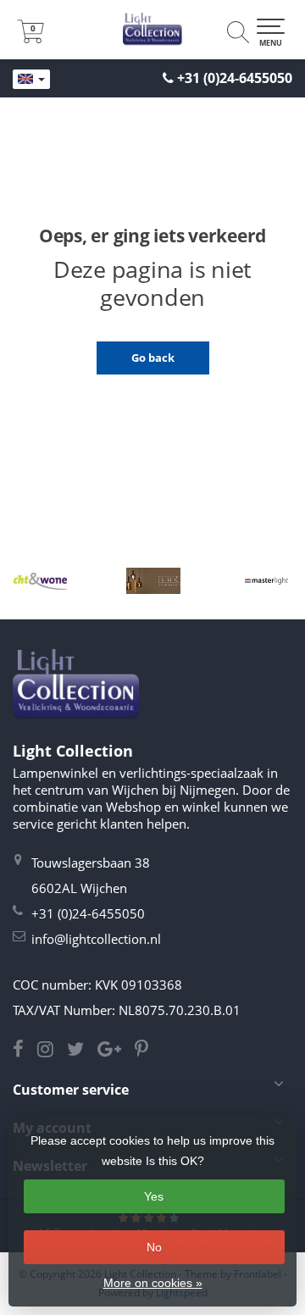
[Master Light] (266, 580)
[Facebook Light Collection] (25, 1050)
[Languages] (31, 79)
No (154, 1247)
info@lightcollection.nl (96, 938)
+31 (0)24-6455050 (234, 78)
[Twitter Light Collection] (82, 1050)
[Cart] (30, 38)
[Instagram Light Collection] (52, 1050)
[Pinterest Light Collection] (146, 1050)
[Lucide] (153, 580)
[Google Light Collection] (116, 1050)
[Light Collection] (152, 30)
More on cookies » (152, 1283)
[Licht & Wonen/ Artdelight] (40, 580)
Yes (154, 1196)
